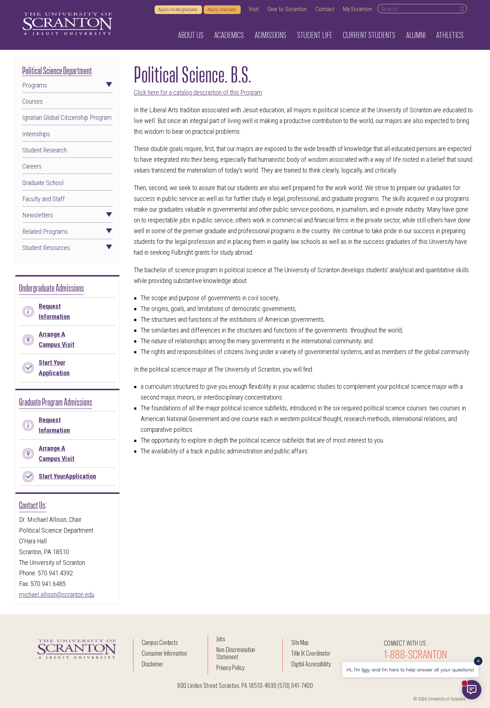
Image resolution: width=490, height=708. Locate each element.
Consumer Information (164, 652)
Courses (32, 101)
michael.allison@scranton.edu (56, 595)
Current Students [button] (369, 34)
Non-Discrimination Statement (235, 653)
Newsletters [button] (37, 215)
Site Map (300, 642)
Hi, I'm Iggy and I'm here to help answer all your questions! (410, 669)
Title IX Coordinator (310, 652)
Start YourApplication (67, 476)
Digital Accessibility (311, 663)
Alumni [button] (415, 34)
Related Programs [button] (45, 232)
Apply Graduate (222, 9)
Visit (254, 9)
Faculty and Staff (43, 199)
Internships (36, 134)
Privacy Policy (230, 667)
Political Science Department (57, 69)
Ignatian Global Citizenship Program (67, 118)
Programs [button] (34, 85)
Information (54, 311)
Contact (324, 9)
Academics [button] (229, 34)
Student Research (44, 150)
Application (54, 368)
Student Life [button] (314, 34)
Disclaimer (152, 663)
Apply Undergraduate (178, 9)
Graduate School (42, 183)
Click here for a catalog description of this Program (198, 92)
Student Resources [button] (46, 248)
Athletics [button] (449, 34)
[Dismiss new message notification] (478, 661)
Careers (32, 166)
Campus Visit (56, 339)
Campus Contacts (160, 642)
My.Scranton (357, 9)
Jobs (220, 638)
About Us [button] (190, 34)
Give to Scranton (287, 9)
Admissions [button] (270, 34)
